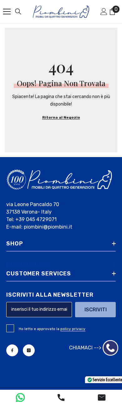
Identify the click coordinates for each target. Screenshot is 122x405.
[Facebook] (12, 350)
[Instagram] (29, 350)
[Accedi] (103, 11)
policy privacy (72, 329)
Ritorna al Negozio (61, 117)
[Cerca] (18, 11)
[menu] (7, 11)
